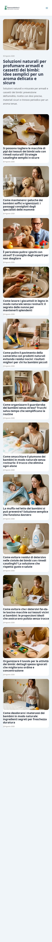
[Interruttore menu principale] (46, 8)
